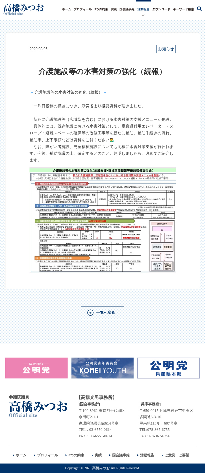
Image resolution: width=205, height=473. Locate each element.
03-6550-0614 (100, 430)
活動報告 (144, 9)
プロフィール (83, 9)
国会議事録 (127, 9)
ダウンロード (161, 9)
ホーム (66, 9)
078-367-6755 (158, 430)
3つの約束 (101, 9)
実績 (114, 9)
